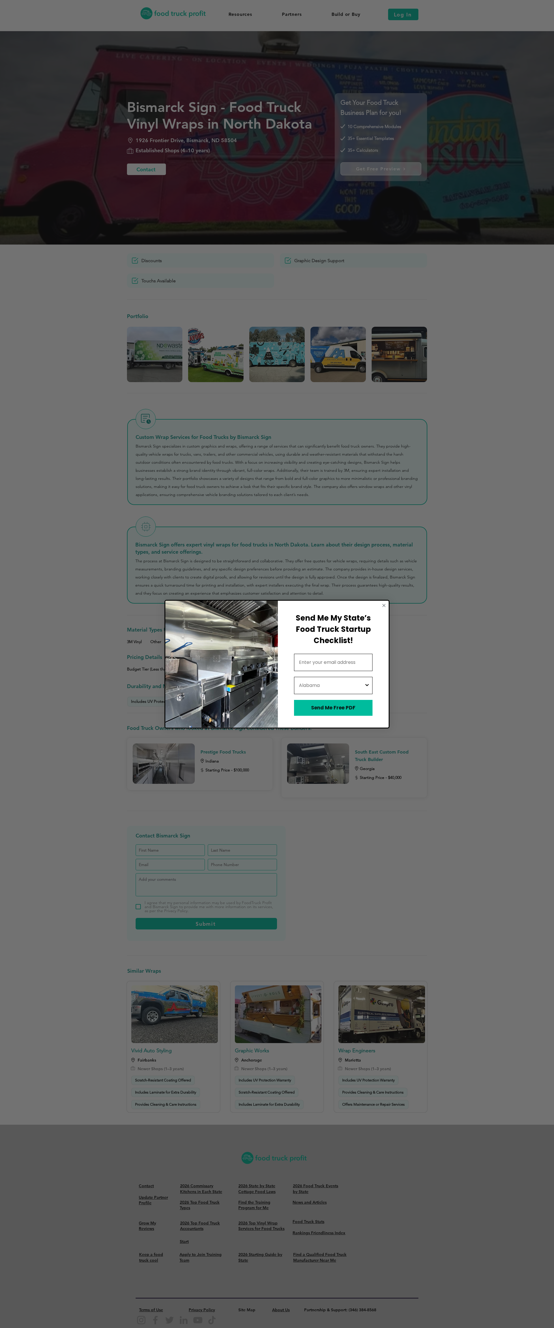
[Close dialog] (384, 605)
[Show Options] (367, 685)
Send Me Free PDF (333, 707)
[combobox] (331, 685)
